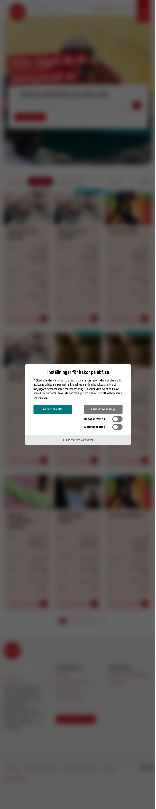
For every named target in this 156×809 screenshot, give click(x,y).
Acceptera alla (52, 409)
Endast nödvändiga (103, 409)
